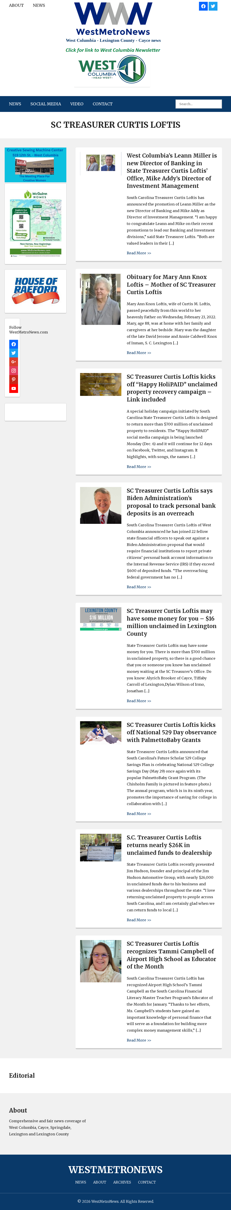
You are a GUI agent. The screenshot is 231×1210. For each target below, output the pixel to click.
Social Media (45, 103)
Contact (103, 103)
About (16, 5)
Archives (122, 1182)
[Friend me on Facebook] (203, 5)
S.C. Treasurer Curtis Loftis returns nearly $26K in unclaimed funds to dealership (169, 845)
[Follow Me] (213, 5)
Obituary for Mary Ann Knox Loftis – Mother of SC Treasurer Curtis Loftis (171, 285)
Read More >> (139, 253)
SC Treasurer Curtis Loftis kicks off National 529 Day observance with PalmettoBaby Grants (172, 732)
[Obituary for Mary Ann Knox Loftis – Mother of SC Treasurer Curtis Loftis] (100, 324)
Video (76, 103)
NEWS (39, 5)
